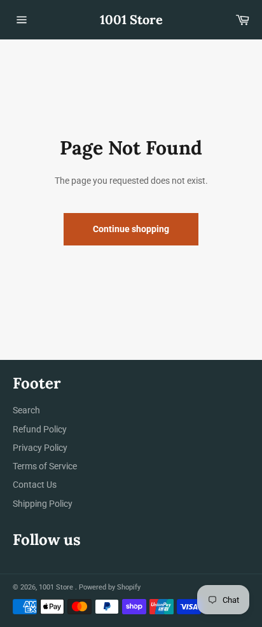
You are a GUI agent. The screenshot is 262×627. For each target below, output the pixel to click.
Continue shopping (131, 229)
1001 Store (131, 19)
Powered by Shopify (110, 587)
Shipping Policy (42, 504)
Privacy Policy (40, 448)
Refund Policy (40, 429)
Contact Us (35, 484)
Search (26, 410)
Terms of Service (45, 466)
